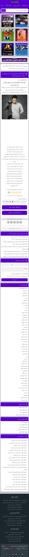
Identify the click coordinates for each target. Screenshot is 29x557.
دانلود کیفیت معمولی (14, 213)
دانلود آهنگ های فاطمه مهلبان (14, 534)
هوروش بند (24, 380)
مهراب (26, 310)
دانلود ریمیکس (16, 5)
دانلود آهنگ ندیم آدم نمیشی (20, 445)
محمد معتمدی (24, 363)
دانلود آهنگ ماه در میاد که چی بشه (14, 523)
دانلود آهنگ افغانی (23, 432)
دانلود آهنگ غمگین (23, 410)
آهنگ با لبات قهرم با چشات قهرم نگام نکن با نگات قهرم (14, 516)
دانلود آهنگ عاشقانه (23, 407)
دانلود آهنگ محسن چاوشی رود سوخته (17, 460)
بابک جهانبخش (24, 346)
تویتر (17, 222)
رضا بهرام (25, 300)
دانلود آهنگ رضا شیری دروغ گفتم (19, 462)
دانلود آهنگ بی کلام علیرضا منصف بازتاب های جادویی (14, 500)
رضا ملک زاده (24, 349)
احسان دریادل (24, 400)
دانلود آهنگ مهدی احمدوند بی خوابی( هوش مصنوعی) (15, 241)
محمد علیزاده (24, 390)
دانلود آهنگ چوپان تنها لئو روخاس (14, 507)
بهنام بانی (25, 395)
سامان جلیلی (24, 312)
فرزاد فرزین (25, 371)
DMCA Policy (13, 549)
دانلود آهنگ (24, 5)
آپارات (22, 554)
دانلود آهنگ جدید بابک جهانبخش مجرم (17, 457)
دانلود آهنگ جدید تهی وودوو (20, 455)
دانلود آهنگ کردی (23, 425)
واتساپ (11, 222)
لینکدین (14, 222)
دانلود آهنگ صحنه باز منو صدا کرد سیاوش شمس (14, 521)
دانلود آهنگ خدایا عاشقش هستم (14, 525)
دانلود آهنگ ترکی (23, 422)
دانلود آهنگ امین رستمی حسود (19, 484)
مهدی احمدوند (18, 66)
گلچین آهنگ (8, 5)
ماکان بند (25, 327)
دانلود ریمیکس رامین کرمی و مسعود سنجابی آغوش (15, 489)
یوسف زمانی (24, 325)
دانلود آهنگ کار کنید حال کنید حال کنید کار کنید (15, 487)
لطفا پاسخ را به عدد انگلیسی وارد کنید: (19, 274)
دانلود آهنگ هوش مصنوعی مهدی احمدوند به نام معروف (15, 256)
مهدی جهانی (24, 329)
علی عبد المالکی (24, 397)
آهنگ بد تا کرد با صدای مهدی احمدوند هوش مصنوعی (15, 251)
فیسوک (21, 222)
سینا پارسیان (24, 315)
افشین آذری (24, 385)
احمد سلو (25, 291)
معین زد (25, 359)
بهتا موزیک (25, 66)
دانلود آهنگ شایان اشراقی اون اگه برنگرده (17, 472)
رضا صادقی (25, 361)
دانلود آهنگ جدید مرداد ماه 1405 (18, 440)
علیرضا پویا (25, 354)
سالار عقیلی (25, 317)
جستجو (3, 10)
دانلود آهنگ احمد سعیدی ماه (19, 477)
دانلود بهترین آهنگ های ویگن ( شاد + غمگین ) (14, 532)
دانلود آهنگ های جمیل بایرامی (14, 539)
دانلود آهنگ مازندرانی (22, 429)
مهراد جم (25, 305)
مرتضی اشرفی (24, 337)
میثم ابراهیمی (24, 303)
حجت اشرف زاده (23, 376)
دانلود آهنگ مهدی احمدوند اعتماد (20, 244)
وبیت (14, 551)
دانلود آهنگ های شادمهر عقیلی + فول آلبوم (14, 537)
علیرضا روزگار (24, 344)
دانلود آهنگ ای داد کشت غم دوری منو (19, 237)
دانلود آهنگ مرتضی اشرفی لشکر (19, 474)
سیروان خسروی (24, 368)
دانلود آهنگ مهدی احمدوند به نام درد (19, 239)
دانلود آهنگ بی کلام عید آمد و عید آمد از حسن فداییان (14, 503)
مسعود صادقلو (24, 383)
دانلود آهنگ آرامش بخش (21, 415)
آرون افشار (25, 293)
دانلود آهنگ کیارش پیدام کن (20, 482)
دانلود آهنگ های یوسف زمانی (14, 541)
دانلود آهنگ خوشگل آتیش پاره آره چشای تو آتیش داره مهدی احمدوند (13, 75)
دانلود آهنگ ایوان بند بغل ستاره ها (18, 448)
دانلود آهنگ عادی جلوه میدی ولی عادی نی (17, 465)
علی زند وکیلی (24, 339)
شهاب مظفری (24, 322)
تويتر (13, 554)
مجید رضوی (24, 334)
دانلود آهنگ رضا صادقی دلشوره (19, 479)
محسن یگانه (24, 373)
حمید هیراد (24, 351)
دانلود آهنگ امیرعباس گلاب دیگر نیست (17, 450)
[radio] (20, 192)
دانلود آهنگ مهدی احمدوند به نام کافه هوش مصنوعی (15, 254)
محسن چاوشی (24, 332)
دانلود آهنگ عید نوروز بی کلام (14, 505)
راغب (26, 298)
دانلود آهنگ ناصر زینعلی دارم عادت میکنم (17, 453)
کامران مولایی (24, 320)
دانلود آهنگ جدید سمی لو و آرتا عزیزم (18, 443)
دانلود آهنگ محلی (23, 427)
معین (26, 308)
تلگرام (8, 222)
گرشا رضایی (24, 295)
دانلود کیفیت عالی (13, 207)
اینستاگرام (19, 554)
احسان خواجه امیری (23, 388)
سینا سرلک (25, 342)
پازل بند (25, 393)
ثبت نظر (15, 280)
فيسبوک (7, 554)
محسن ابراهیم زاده (23, 288)
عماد (26, 356)
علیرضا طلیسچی (23, 378)
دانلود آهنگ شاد (23, 412)
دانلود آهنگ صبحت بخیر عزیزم (14, 518)
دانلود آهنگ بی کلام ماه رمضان (14, 509)
